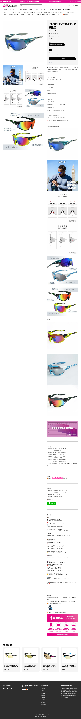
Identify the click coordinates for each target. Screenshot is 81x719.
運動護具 (6, 14)
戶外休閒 (39, 14)
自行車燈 (60, 12)
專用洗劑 (16, 14)
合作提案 (43, 695)
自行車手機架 (54, 12)
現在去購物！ (26, 1)
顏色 (50, 42)
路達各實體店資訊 (7, 9)
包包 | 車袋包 (66, 12)
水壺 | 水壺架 (47, 12)
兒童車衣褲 (43, 9)
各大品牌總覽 (52, 14)
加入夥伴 (43, 701)
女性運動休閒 (36, 9)
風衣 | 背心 (54, 9)
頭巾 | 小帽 (32, 12)
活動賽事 (43, 697)
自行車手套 (20, 12)
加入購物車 (62, 58)
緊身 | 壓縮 (28, 14)
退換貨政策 (45, 716)
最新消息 (43, 688)
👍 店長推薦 (58, 14)
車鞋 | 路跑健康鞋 (66, 9)
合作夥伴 (43, 699)
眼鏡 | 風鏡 (14, 12)
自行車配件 (22, 14)
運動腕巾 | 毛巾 (39, 12)
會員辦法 (43, 690)
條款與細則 (40, 716)
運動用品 (11, 14)
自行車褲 (15, 9)
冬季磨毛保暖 (45, 14)
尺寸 (50, 47)
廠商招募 (43, 693)
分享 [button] (51, 62)
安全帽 (59, 9)
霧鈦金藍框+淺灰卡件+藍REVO (56, 44)
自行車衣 (20, 9)
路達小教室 (43, 704)
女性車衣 (25, 9)
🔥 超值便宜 (65, 14)
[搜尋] (41, 5)
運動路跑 (33, 14)
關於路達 (35, 716)
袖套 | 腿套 (26, 12)
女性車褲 (30, 9)
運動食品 (72, 12)
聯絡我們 (43, 702)
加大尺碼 (49, 9)
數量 (49, 52)
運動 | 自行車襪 (7, 12)
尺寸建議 (43, 691)
